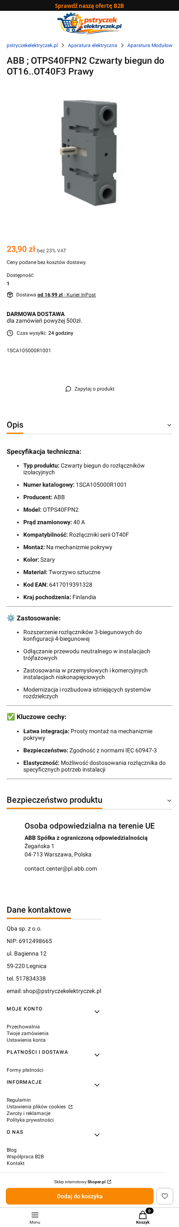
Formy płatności (25, 1070)
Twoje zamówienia (28, 1033)
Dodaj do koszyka (80, 1196)
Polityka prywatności (30, 1120)
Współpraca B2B (25, 1157)
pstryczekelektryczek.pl (32, 45)
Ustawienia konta (26, 1040)
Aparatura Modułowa (151, 45)
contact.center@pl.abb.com (61, 868)
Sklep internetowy (80, 1182)
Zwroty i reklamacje (28, 1113)
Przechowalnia (23, 1027)
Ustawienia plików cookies (37, 1107)
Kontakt (16, 1163)
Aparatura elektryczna (92, 45)
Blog (12, 1150)
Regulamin (19, 1100)
